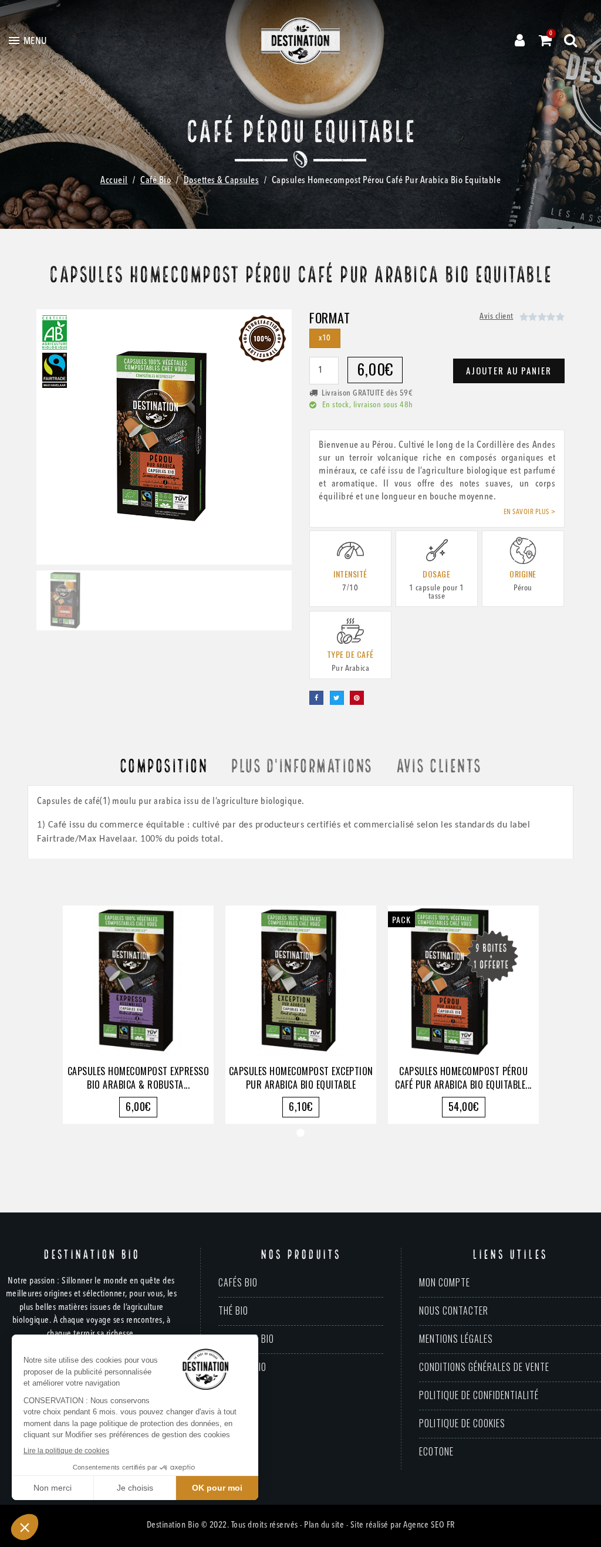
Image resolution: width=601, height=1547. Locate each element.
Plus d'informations (302, 767)
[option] (138, 1015)
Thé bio (233, 1310)
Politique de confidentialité (479, 1395)
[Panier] (545, 41)
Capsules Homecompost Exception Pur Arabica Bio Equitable (301, 1078)
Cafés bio (238, 1282)
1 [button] (300, 1133)
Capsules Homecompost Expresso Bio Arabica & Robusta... (138, 1078)
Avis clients (439, 767)
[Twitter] (337, 698)
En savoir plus (526, 512)
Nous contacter (453, 1310)
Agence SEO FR (429, 1525)
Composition (163, 767)
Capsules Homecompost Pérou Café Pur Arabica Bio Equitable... (463, 1078)
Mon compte (444, 1282)
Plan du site (324, 1525)
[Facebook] (316, 698)
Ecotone (436, 1451)
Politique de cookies (462, 1423)
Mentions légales (456, 1339)
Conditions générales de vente (484, 1367)
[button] (49, 437)
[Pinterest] (357, 698)
